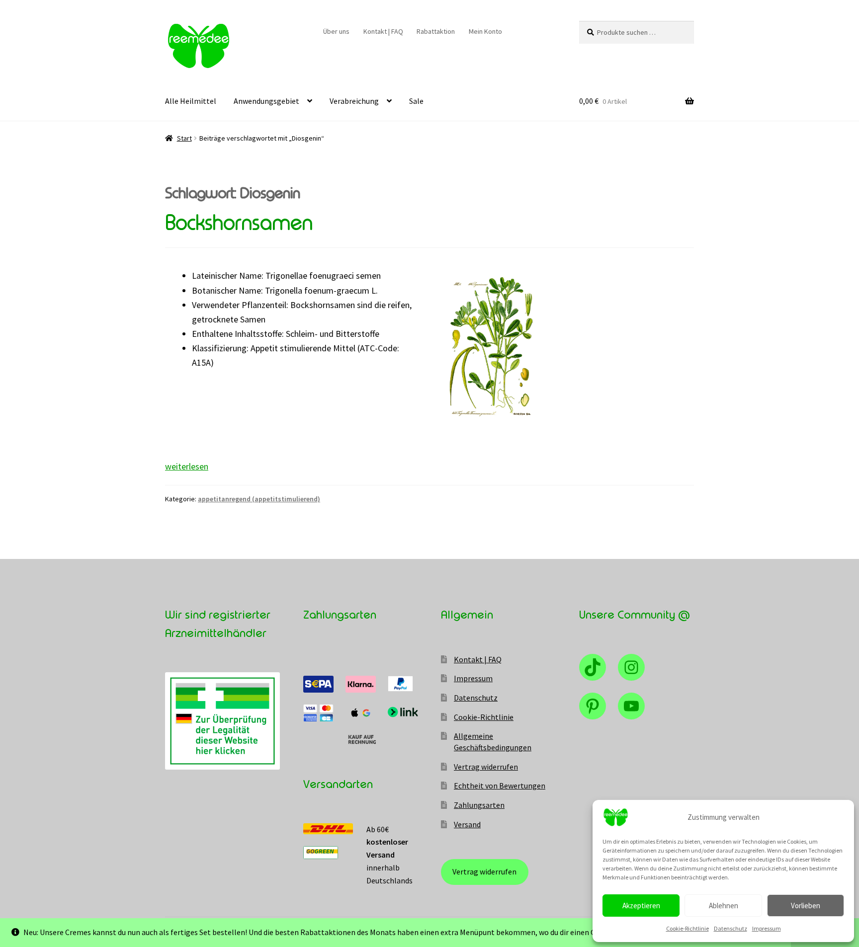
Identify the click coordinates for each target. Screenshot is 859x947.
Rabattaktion (436, 31)
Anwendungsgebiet (266, 101)
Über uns (336, 31)
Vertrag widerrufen (486, 767)
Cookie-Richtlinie (687, 928)
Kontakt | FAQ (383, 31)
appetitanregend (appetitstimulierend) (259, 498)
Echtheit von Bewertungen (499, 785)
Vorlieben (805, 905)
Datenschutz (730, 928)
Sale (416, 101)
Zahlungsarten (479, 805)
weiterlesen (186, 466)
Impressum (766, 928)
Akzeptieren (641, 905)
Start (184, 138)
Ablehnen (723, 905)
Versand (467, 824)
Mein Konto (485, 31)
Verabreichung (354, 101)
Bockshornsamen (239, 223)
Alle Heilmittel (190, 101)
